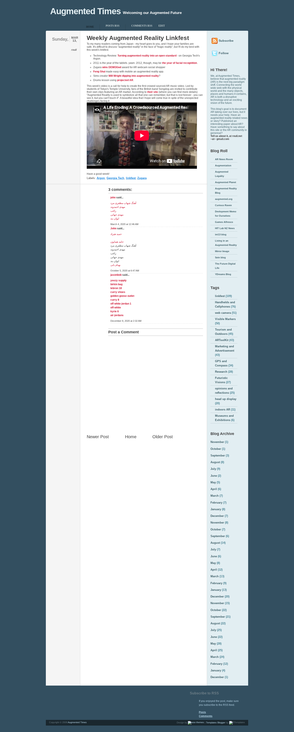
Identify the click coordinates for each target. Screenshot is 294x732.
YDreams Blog (223, 274)
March (214, 495)
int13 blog (220, 234)
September (217, 455)
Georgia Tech (115, 178)
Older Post (162, 436)
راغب (113, 210)
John (113, 228)
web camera (223, 312)
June (213, 475)
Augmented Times (85, 11)
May (213, 482)
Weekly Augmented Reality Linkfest (138, 38)
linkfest (131, 178)
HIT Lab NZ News (225, 228)
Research (221, 371)
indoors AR (222, 409)
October (215, 448)
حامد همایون (117, 241)
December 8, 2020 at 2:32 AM (125, 321)
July (213, 468)
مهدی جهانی (116, 214)
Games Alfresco (224, 222)
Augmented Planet (225, 182)
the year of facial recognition (179, 62)
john (113, 197)
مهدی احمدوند (117, 206)
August (215, 462)
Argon (101, 178)
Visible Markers (225, 319)
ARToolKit (221, 340)
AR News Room (224, 159)
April (213, 489)
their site (152, 91)
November (217, 442)
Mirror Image (222, 251)
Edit (161, 25)
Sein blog (220, 257)
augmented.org (223, 199)
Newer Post (98, 436)
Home (130, 436)
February (216, 502)
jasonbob (116, 274)
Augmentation (223, 165)
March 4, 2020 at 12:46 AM (124, 224)
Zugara (142, 178)
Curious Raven (223, 205)
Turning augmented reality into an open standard (147, 55)
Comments (205, 716)
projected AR (125, 80)
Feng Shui (99, 71)
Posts (202, 712)
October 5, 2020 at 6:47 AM (124, 270)
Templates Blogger (215, 722)
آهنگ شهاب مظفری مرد (123, 203)
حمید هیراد (116, 234)
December (217, 516)
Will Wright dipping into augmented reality (133, 75)
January (215, 509)
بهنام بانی (115, 264)
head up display (225, 399)
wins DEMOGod (111, 67)
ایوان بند (114, 218)
